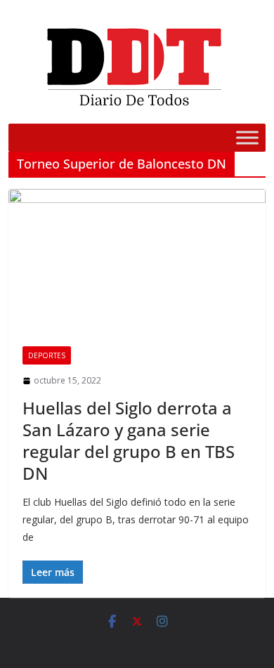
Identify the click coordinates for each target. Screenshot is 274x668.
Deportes (46, 355)
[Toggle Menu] (247, 137)
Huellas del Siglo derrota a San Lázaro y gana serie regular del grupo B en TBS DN (128, 440)
